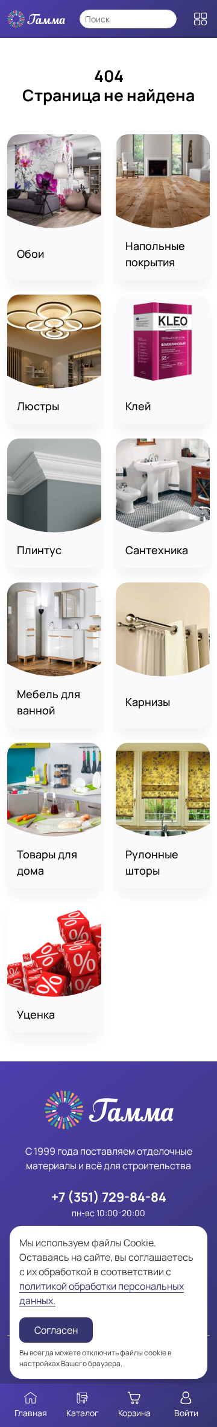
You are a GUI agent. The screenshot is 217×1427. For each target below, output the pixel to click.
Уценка (36, 1014)
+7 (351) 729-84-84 (108, 1196)
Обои (30, 253)
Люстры (38, 406)
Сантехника (156, 550)
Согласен (56, 1330)
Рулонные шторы (151, 862)
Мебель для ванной (48, 702)
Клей (138, 406)
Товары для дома (47, 862)
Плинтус (39, 550)
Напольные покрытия (155, 254)
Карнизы (147, 702)
